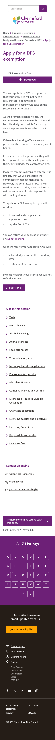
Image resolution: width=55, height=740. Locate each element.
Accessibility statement (12, 707)
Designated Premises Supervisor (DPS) (22, 40)
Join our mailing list (22, 629)
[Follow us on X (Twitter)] (14, 691)
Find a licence (17, 325)
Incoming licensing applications (27, 366)
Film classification (19, 382)
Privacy (9, 712)
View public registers (21, 358)
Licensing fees (17, 443)
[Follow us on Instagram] (36, 691)
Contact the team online (21, 473)
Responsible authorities (22, 435)
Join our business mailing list (23, 489)
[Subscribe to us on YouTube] (29, 691)
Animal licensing (18, 341)
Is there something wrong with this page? (24, 521)
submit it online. (15, 238)
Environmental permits (22, 374)
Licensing (28, 32)
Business (16, 32)
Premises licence (31, 36)
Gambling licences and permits (27, 390)
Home (6, 32)
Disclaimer (33, 705)
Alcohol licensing (11, 36)
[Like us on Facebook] (7, 691)
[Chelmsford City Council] (27, 20)
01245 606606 (16, 481)
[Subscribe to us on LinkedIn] (22, 691)
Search (43, 8)
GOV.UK (32, 712)
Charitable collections (21, 410)
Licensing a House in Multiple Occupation (26, 400)
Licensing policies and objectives (28, 418)
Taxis (12, 317)
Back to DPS (15, 287)
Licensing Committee (21, 427)
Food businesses (18, 349)
